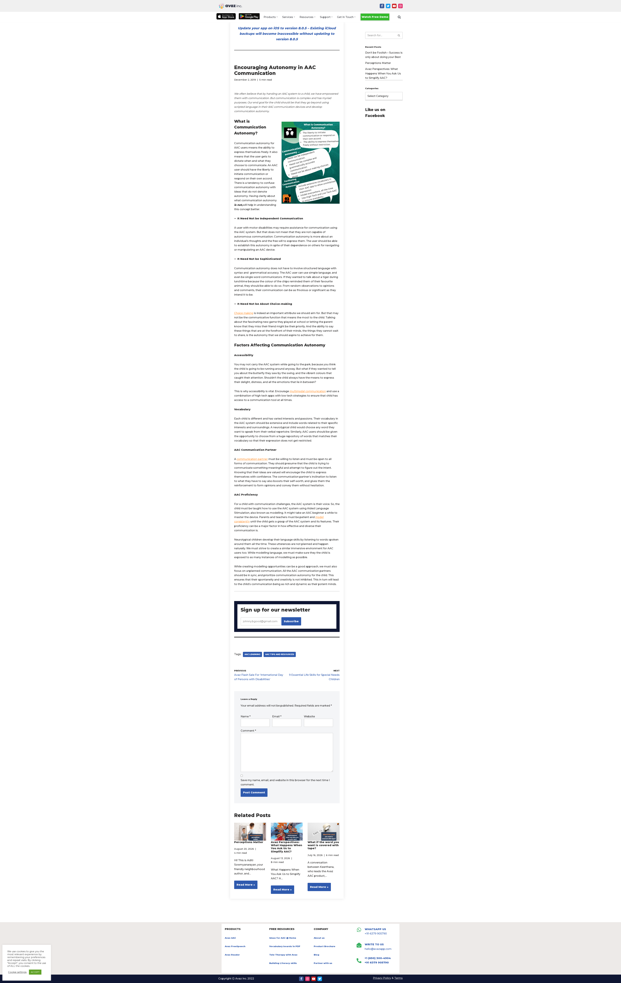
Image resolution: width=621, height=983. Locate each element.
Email (276, 716)
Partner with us (323, 963)
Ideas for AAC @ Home (282, 938)
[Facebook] (382, 6)
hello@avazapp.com (378, 948)
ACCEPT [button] (35, 972)
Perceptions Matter (248, 842)
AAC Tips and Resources (279, 654)
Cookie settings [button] (17, 972)
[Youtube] (394, 6)
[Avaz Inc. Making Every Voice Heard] (230, 6)
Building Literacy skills (283, 963)
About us (319, 938)
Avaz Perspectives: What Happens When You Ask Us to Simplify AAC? (286, 847)
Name (246, 716)
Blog (316, 954)
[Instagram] (400, 6)
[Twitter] (388, 6)
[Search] (399, 17)
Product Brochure (324, 946)
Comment (248, 730)
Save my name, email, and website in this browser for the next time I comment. (285, 782)
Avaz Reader (232, 954)
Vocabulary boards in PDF (284, 946)
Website (309, 716)
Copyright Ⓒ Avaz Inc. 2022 (236, 978)
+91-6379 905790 (376, 933)
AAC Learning (252, 654)
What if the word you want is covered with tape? (323, 845)
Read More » (244, 886)
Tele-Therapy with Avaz (283, 954)
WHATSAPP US (375, 929)
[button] (277, 16)
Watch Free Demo (375, 16)
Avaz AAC (230, 938)
